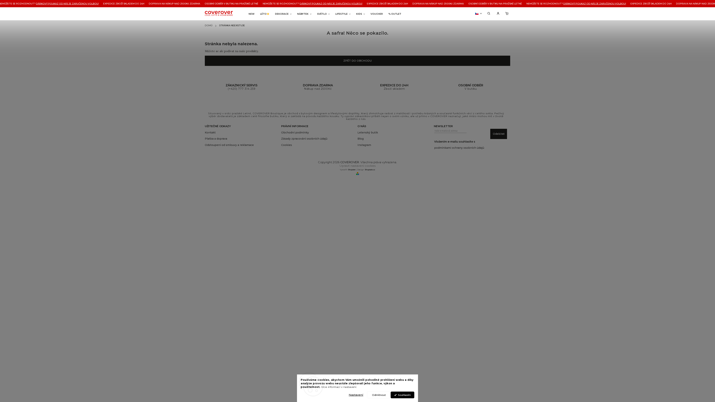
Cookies (286, 145)
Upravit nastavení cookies (357, 166)
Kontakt (210, 132)
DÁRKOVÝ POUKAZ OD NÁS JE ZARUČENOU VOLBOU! (45, 3)
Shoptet (351, 169)
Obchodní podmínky (295, 132)
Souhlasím (404, 394)
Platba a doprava (216, 138)
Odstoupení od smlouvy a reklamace (229, 145)
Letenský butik (368, 132)
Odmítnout (379, 394)
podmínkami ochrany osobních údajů (459, 147)
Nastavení (356, 395)
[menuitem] (251, 13)
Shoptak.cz (370, 169)
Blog (361, 138)
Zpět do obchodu (357, 60)
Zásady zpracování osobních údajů (304, 138)
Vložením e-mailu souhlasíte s (459, 144)
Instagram (364, 145)
